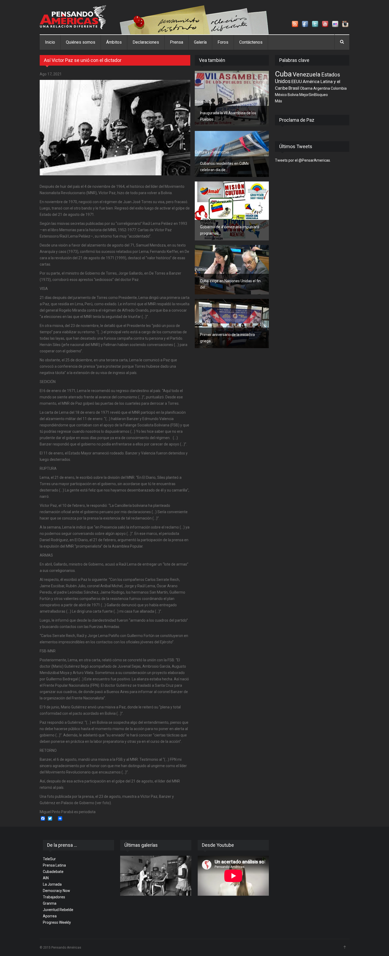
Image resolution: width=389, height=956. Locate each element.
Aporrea (50, 916)
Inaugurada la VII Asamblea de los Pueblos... (228, 116)
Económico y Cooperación (216, 215)
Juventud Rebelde (58, 910)
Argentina (321, 88)
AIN (46, 878)
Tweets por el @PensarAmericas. (303, 160)
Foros (223, 42)
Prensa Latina (54, 865)
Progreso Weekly (57, 922)
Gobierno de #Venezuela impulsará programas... (229, 230)
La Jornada (52, 884)
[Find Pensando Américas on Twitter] (315, 24)
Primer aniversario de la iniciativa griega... (227, 338)
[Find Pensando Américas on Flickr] (335, 24)
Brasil (293, 88)
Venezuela (306, 74)
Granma (49, 903)
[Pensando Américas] (73, 17)
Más (278, 101)
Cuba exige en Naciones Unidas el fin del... (230, 284)
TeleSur (49, 859)
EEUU (296, 81)
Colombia (339, 88)
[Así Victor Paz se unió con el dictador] (115, 127)
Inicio (50, 42)
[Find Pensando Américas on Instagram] (345, 24)
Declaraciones (146, 42)
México (281, 95)
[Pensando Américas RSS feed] (295, 24)
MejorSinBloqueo (313, 95)
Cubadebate (53, 871)
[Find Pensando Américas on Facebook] (305, 24)
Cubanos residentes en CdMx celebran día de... (224, 166)
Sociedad (202, 101)
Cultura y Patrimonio (212, 152)
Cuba (283, 74)
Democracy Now (56, 891)
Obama (306, 88)
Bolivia (293, 95)
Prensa (176, 42)
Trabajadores (54, 897)
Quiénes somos (80, 42)
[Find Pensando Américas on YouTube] (325, 24)
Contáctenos (251, 42)
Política (201, 269)
